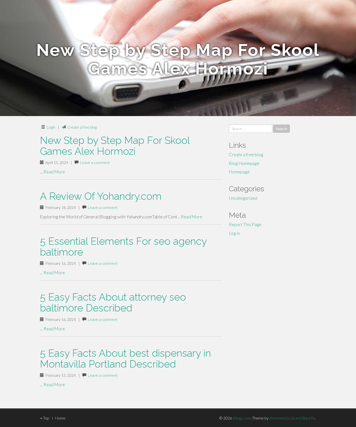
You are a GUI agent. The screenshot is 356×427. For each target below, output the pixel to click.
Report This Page (245, 224)
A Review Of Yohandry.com (101, 196)
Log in (234, 233)
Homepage (239, 171)
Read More (54, 171)
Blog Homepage (244, 163)
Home (60, 418)
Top (45, 418)
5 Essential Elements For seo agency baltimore (123, 246)
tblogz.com (242, 418)
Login (50, 127)
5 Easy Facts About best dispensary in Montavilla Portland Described (125, 358)
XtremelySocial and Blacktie (292, 418)
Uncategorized (243, 198)
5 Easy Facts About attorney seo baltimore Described (113, 302)
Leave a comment (95, 162)
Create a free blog (82, 127)
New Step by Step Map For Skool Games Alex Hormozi (115, 145)
